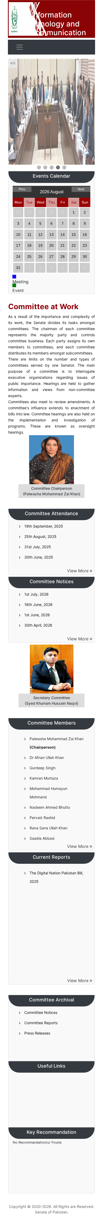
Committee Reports (41, 1022)
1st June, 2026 (37, 615)
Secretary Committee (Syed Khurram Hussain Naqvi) (51, 700)
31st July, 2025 (37, 547)
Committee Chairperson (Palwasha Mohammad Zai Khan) (51, 491)
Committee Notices (40, 1012)
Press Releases (37, 1033)
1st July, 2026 (36, 594)
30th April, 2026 (38, 625)
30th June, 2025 (38, 557)
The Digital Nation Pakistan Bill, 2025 (56, 877)
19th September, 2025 (43, 526)
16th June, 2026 (38, 604)
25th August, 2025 (40, 536)
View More (78, 570)
